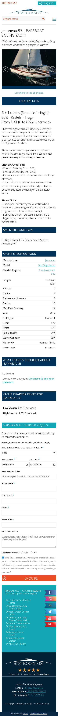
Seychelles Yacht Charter (16, 639)
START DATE (8, 459)
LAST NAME (8, 495)
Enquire (48, 3)
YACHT (5, 442)
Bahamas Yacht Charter (15, 633)
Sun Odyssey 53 (46, 265)
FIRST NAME (8, 483)
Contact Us (8, 2)
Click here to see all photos (29, 92)
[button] (5, 69)
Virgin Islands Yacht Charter (17, 628)
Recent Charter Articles (19, 623)
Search (43, 18)
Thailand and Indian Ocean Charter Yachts (18, 619)
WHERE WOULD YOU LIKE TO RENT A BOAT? (22, 447)
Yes (26, 552)
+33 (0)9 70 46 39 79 (36, 691)
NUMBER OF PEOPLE (11, 471)
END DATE (34, 459)
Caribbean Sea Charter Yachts (19, 601)
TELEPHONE (8, 519)
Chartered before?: (11, 552)
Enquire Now (29, 101)
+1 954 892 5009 (36, 695)
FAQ (47, 703)
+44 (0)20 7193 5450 (33, 687)
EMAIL (5, 507)
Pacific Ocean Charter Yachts (18, 613)
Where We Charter (17, 643)
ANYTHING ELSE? (10, 531)
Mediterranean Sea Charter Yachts (17, 607)
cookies (25, 714)
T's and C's (38, 703)
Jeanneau (50, 260)
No (35, 552)
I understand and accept (38, 714)
